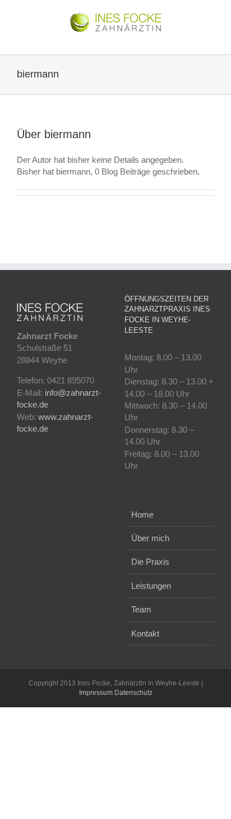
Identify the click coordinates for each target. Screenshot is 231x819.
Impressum (96, 693)
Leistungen (151, 586)
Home (142, 514)
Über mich (150, 538)
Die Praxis (150, 561)
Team (141, 609)
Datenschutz (133, 693)
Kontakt (145, 633)
